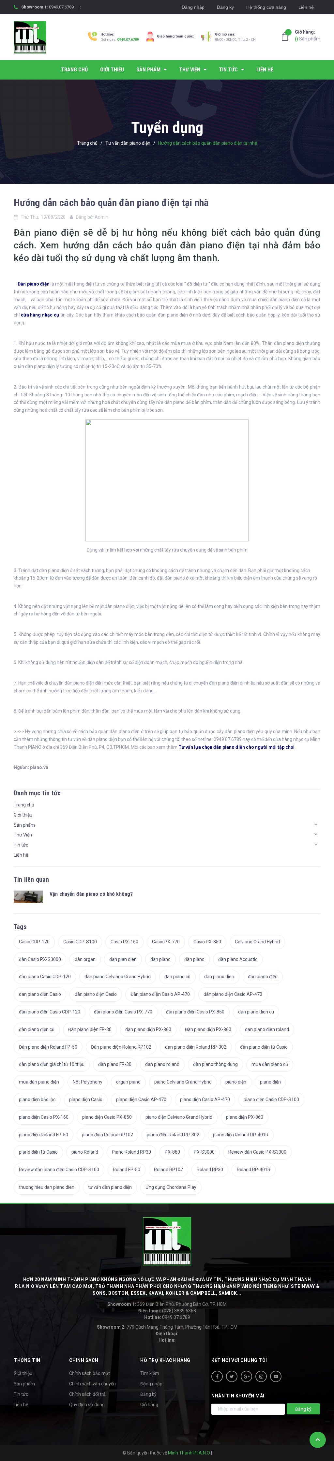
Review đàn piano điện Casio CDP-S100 (59, 1169)
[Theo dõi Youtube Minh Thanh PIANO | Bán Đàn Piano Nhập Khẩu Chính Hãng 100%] (275, 1376)
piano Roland (84, 1152)
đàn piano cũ (177, 976)
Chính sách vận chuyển (92, 1383)
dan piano (160, 959)
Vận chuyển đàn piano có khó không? (91, 894)
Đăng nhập (193, 7)
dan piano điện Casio (40, 994)
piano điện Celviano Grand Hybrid (178, 1117)
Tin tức (21, 845)
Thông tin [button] (27, 1360)
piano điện (270, 1082)
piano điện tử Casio (38, 1152)
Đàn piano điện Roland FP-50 (48, 1047)
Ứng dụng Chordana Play (170, 1187)
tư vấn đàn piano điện (110, 1187)
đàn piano (194, 959)
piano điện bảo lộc (37, 1099)
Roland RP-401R (253, 1169)
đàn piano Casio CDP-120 (45, 976)
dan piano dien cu (256, 1011)
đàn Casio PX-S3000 (40, 959)
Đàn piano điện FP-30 (90, 1029)
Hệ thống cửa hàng (266, 7)
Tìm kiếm (149, 1373)
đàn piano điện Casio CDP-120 (49, 1011)
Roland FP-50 (126, 1169)
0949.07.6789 (61, 7)
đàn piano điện (263, 976)
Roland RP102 (168, 1169)
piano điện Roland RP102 (107, 1134)
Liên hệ (306, 7)
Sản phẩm (307, 35)
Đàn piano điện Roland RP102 (121, 1047)
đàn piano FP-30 (114, 1064)
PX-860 (172, 1152)
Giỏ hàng (149, 1404)
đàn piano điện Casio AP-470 (233, 994)
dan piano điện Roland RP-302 (195, 1047)
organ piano (128, 1082)
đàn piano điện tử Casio (264, 1047)
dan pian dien (123, 959)
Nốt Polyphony (87, 1082)
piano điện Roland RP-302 (173, 1134)
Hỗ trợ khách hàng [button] (165, 1360)
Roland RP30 (210, 1169)
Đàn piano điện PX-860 (208, 1029)
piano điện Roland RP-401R (240, 1134)
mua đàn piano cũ (269, 1064)
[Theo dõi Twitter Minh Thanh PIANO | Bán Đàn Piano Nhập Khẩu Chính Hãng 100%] (231, 1376)
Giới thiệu (23, 815)
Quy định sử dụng (87, 1404)
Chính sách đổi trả (87, 1394)
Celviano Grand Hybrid (257, 941)
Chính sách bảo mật (89, 1373)
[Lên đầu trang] (318, 1440)
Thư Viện (23, 834)
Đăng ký (225, 7)
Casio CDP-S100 (80, 941)
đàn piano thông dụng (215, 1064)
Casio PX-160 (124, 941)
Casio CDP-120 (34, 941)
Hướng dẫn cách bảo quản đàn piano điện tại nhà (111, 202)
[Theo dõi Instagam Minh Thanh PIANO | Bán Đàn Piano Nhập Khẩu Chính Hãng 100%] (261, 1376)
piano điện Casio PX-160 (43, 1117)
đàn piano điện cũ (36, 1029)
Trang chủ (24, 804)
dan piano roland (162, 1064)
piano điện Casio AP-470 (141, 1099)
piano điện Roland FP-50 (43, 1134)
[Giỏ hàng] (287, 36)
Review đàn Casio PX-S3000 (257, 1152)
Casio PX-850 (207, 941)
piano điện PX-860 (244, 1117)
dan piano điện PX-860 (148, 1029)
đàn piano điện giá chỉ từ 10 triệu (51, 1064)
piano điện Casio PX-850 (107, 1117)
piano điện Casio (85, 1099)
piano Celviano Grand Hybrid (183, 1082)
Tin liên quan (31, 879)
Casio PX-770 (166, 941)
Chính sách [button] (84, 1360)
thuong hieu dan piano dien (46, 1187)
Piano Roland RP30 (131, 1152)
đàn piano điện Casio (96, 994)
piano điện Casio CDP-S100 (271, 1099)
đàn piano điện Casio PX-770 (123, 1011)
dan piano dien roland (267, 1029)
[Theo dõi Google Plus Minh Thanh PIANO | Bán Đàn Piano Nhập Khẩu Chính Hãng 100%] (246, 1376)
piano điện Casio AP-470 (205, 1099)
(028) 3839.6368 (167, 1310)
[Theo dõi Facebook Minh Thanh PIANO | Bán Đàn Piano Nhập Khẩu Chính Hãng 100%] (217, 1376)
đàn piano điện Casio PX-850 (195, 1011)
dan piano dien (219, 976)
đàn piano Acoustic (237, 959)
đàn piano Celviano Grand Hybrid (117, 976)
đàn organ (85, 959)
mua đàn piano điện (39, 1082)
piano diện (235, 1082)
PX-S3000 (204, 1152)
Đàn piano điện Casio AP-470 (160, 994)
